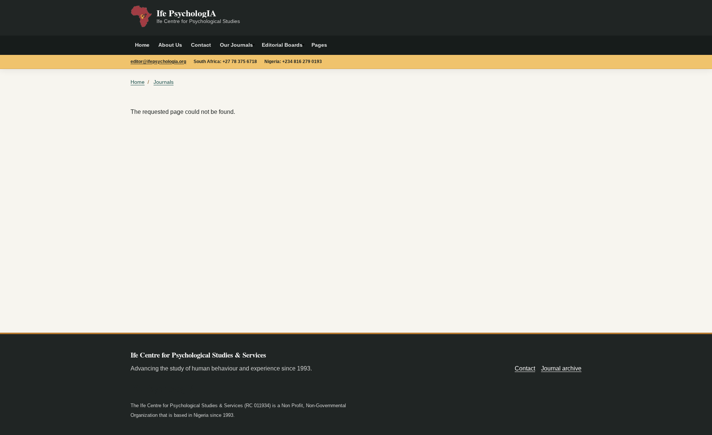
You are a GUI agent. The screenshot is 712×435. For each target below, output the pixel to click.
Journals (164, 82)
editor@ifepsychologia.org (158, 61)
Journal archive (561, 368)
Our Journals (236, 45)
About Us (170, 45)
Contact (201, 45)
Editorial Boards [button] (282, 45)
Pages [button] (319, 45)
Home (142, 45)
